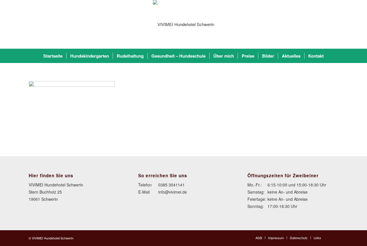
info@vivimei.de (172, 192)
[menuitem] (53, 56)
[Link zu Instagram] (334, 237)
